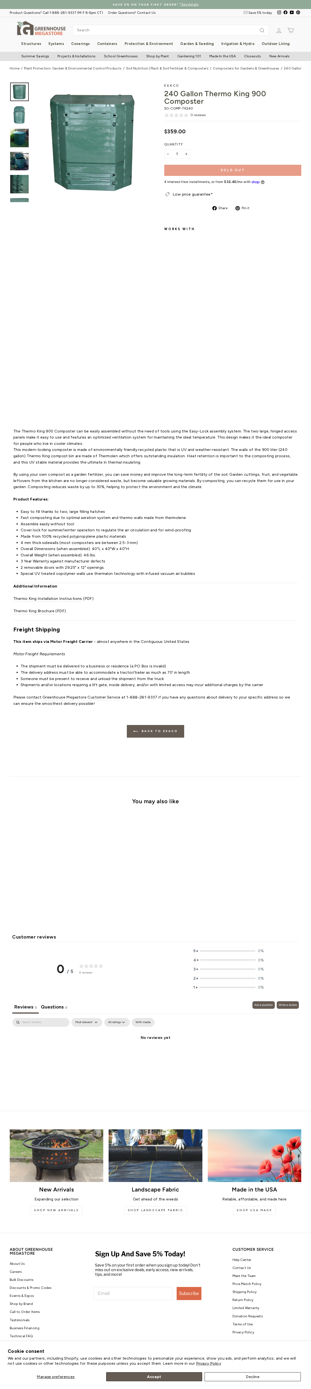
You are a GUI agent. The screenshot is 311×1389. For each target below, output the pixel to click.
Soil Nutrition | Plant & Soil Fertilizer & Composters (167, 68)
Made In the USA (222, 56)
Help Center (242, 1260)
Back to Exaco (159, 731)
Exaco (172, 85)
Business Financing (24, 1328)
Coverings (80, 44)
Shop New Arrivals (56, 1210)
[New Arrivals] (56, 1155)
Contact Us (242, 1268)
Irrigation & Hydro (237, 44)
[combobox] (171, 30)
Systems (56, 44)
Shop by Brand (21, 1304)
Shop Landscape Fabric (155, 1210)
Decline (252, 1376)
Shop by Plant (157, 56)
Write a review (288, 1005)
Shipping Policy (245, 1292)
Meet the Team (244, 1276)
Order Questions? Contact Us (132, 13)
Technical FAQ (21, 1336)
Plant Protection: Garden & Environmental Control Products (73, 68)
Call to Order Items (25, 1312)
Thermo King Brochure (33, 611)
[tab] (54, 1007)
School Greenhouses (121, 56)
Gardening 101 (189, 56)
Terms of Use (243, 1324)
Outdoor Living (276, 44)
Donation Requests (248, 1316)
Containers (107, 44)
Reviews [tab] (25, 1007)
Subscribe (189, 1293)
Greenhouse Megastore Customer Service (82, 697)
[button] (228, 951)
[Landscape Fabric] (155, 1155)
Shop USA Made (254, 1210)
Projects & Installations (77, 56)
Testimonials (20, 1320)
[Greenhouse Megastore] (41, 28)
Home (15, 68)
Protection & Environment (149, 44)
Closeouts (252, 56)
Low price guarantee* (193, 194)
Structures (31, 44)
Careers (16, 1272)
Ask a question (263, 1005)
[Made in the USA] (254, 1155)
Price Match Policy (247, 1284)
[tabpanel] (155, 1054)
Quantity (173, 144)
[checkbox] (143, 1022)
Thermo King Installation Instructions (47, 598)
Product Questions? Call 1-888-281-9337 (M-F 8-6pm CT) (56, 13)
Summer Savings (35, 56)
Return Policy (243, 1300)
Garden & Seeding (197, 44)
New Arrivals (279, 56)
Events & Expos (22, 1296)
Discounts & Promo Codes (30, 1288)
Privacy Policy (208, 1363)
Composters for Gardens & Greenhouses (246, 68)
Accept (154, 1376)
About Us (17, 1264)
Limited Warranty (246, 1308)
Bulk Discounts (22, 1280)
